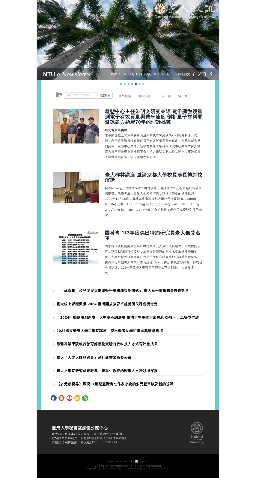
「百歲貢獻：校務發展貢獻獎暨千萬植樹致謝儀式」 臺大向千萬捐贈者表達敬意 (123, 291)
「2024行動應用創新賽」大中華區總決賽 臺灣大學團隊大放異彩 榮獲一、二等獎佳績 (128, 317)
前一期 (166, 96)
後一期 (183, 96)
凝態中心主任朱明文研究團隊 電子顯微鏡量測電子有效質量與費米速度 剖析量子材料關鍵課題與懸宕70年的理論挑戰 (154, 116)
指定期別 (105, 95)
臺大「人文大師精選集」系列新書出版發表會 (94, 357)
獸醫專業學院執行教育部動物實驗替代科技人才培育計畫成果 (107, 344)
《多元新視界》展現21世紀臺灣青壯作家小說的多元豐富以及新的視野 (115, 384)
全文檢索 (124, 96)
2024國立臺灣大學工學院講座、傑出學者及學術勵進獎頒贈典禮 (110, 331)
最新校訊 (144, 96)
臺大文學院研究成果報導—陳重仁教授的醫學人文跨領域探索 (107, 371)
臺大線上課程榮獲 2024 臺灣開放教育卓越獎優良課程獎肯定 (107, 304)
